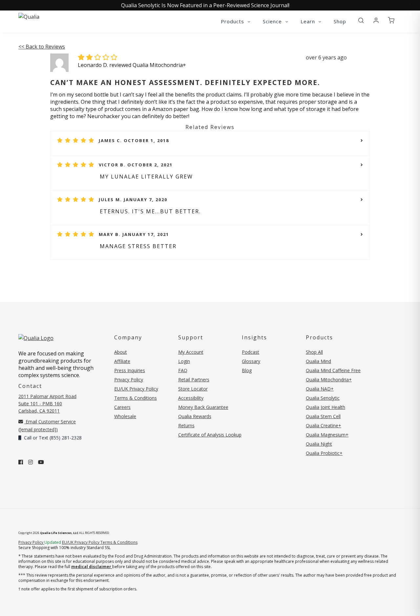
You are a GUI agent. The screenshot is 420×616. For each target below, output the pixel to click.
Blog (247, 370)
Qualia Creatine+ (323, 425)
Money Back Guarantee (203, 407)
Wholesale (125, 416)
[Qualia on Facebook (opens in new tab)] (20, 462)
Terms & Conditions (135, 398)
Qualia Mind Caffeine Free (333, 370)
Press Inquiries (129, 370)
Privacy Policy (128, 379)
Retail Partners (193, 379)
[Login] (376, 21)
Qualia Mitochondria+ (329, 379)
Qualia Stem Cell (323, 416)
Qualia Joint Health (325, 407)
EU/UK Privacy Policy (136, 389)
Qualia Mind (318, 361)
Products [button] (233, 21)
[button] (361, 20)
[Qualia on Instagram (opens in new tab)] (30, 462)
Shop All (314, 352)
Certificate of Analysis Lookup (210, 435)
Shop (340, 21)
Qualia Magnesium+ (327, 435)
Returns (186, 425)
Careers (122, 407)
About (120, 352)
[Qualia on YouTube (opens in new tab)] (41, 462)
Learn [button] (309, 21)
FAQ (182, 370)
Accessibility (190, 398)
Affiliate (122, 361)
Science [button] (273, 21)
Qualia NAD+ (320, 389)
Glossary (251, 361)
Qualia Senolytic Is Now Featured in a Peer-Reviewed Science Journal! (205, 5)
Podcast (250, 352)
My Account (190, 352)
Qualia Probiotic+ (324, 453)
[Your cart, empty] (391, 20)
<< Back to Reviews (41, 46)
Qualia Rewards (194, 416)
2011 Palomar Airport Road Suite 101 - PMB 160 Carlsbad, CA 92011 (47, 403)
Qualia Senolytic (323, 398)
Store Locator (193, 389)
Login (184, 361)
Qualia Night (319, 444)
